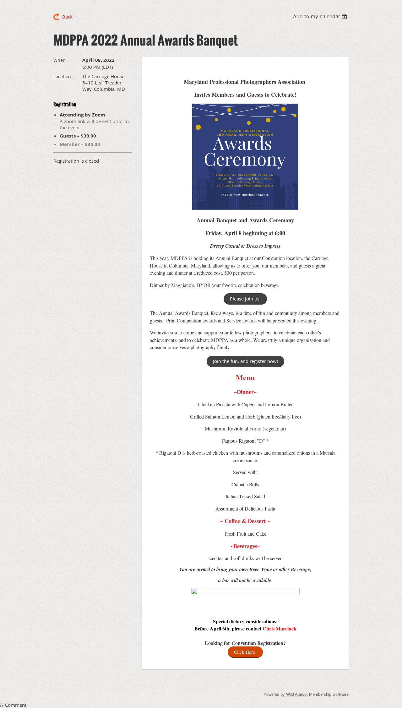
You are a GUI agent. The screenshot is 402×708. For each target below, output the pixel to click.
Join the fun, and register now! (245, 361)
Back (67, 17)
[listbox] (321, 16)
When (59, 60)
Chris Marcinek (279, 628)
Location (62, 76)
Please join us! (245, 298)
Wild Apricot (297, 694)
